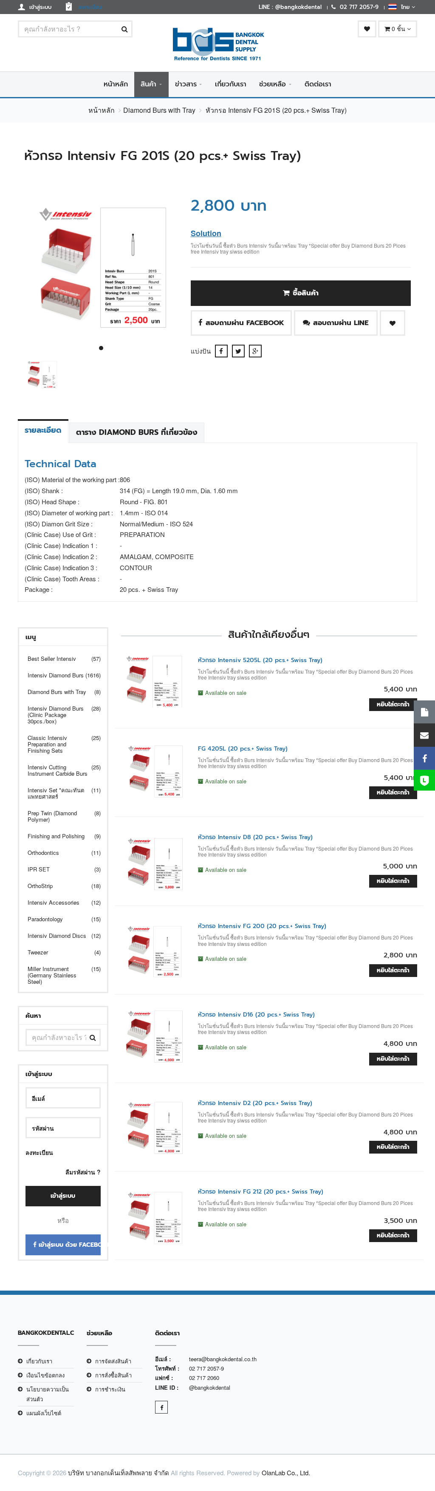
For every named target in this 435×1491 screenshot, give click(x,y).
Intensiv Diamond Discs (59, 935)
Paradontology (59, 919)
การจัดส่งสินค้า (113, 1361)
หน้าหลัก (116, 84)
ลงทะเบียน (39, 1152)
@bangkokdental (209, 1387)
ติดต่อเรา (318, 84)
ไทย (404, 7)
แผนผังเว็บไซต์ (43, 1413)
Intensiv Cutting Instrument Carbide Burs (59, 770)
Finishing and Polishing (59, 836)
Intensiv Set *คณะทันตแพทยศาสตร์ (59, 793)
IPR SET (59, 869)
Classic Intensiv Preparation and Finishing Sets (59, 744)
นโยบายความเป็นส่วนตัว (47, 1393)
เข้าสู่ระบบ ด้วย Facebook (69, 1244)
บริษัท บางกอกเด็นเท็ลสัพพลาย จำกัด (118, 1472)
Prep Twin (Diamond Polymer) (59, 816)
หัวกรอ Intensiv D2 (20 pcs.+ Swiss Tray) (255, 1103)
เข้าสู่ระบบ (63, 1195)
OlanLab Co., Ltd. (286, 1472)
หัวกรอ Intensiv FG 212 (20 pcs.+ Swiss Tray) (260, 1191)
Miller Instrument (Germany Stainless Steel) (59, 975)
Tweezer (59, 952)
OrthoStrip (59, 886)
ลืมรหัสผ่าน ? (83, 1172)
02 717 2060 (204, 1378)
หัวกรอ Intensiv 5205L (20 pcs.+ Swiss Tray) (260, 660)
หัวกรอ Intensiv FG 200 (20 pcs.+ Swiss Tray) (262, 926)
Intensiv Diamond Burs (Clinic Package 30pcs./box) (59, 714)
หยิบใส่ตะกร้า (393, 704)
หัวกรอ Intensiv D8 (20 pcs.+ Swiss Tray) (255, 837)
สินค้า (148, 84)
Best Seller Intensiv (59, 658)
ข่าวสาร (186, 84)
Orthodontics (59, 852)
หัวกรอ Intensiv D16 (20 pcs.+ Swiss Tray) (256, 1014)
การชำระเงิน (110, 1389)
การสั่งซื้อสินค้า (113, 1375)
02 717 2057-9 (206, 1368)
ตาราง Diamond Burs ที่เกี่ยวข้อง (137, 432)
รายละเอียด (43, 430)
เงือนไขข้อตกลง (45, 1375)
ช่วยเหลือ (272, 84)
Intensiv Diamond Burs (59, 675)
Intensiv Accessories (59, 902)
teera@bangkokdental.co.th (223, 1359)
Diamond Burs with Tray (159, 110)
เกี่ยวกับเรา (230, 84)
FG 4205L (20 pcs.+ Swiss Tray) (243, 748)
